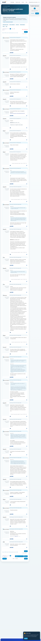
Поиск (4, 26)
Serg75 (4, 130)
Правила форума (22, 24)
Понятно (26, 638)
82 (20, 168)
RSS (6, 26)
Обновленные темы (5, 24)
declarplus (5, 295)
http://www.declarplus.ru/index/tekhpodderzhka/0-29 (17, 113)
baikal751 (4, 55)
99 (20, 479)
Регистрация (32, 13)
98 (20, 457)
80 (20, 142)
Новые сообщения (12, 24)
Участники (17, 24)
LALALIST (4, 347)
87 (20, 268)
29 (14, 28)
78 (20, 118)
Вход (37, 13)
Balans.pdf (16, 536)
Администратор (6, 37)
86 (20, 257)
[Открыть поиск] (39, 2)
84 (20, 204)
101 (20, 499)
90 (20, 335)
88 (20, 284)
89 (20, 295)
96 (20, 431)
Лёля (4, 257)
